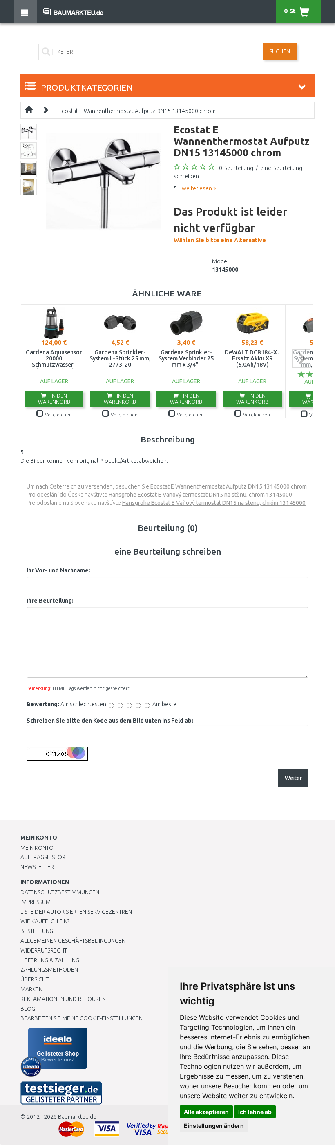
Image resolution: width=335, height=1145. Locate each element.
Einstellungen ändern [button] (214, 1125)
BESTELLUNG (36, 931)
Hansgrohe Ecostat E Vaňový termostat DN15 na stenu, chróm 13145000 (214, 503)
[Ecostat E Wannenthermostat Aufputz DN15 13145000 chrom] (104, 181)
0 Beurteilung (236, 168)
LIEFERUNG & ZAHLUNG (49, 960)
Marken (31, 989)
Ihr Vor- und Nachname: (58, 570)
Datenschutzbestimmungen (59, 892)
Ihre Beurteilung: (50, 600)
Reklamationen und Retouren (63, 999)
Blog (27, 1009)
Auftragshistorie (45, 857)
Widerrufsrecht (43, 950)
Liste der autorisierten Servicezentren (76, 911)
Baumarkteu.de (77, 1117)
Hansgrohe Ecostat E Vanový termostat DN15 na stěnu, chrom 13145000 (200, 494)
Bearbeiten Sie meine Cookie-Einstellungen (81, 1018)
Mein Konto (37, 847)
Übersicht (34, 979)
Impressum (35, 902)
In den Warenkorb (54, 399)
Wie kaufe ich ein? (44, 921)
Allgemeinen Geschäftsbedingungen (72, 940)
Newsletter (37, 867)
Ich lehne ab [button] (255, 1111)
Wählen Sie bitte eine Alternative (230, 224)
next (301, 358)
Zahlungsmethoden (49, 969)
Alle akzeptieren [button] (206, 1111)
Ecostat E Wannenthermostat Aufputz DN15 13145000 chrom (137, 111)
